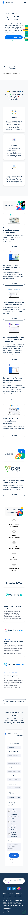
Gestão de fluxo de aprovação (14, 827)
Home (4, 893)
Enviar (14, 855)
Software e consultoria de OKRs (15, 816)
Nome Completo (13, 751)
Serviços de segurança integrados (14, 834)
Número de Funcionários (11, 793)
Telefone (11, 768)
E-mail (10, 760)
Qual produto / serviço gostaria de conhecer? (13, 804)
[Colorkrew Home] (7, 2)
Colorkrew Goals (17, 896)
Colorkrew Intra (7, 896)
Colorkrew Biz (18, 893)
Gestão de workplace (14, 811)
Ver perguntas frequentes (15, 701)
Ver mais (14, 246)
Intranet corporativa (14, 822)
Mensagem (10, 841)
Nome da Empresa (12, 776)
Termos (16, 860)
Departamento (11, 784)
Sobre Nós (10, 893)
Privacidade (11, 860)
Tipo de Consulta (14, 743)
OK (6, 911)
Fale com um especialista (14, 37)
